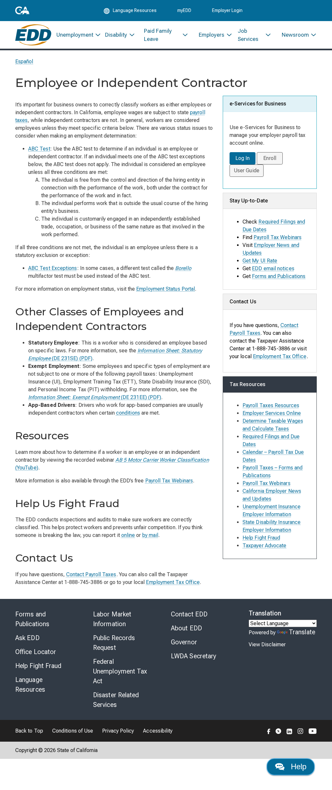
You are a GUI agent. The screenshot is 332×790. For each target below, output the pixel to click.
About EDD (186, 628)
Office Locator (35, 652)
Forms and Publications (278, 276)
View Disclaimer (267, 644)
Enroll (269, 158)
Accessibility (157, 731)
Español (24, 61)
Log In (242, 158)
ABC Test (39, 149)
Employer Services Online (272, 413)
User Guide (246, 170)
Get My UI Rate (260, 261)
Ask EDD (27, 638)
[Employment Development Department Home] (33, 34)
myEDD (184, 10)
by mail (150, 535)
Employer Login (227, 10)
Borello (183, 268)
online (128, 535)
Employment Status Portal (165, 289)
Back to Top (29, 731)
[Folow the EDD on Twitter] (278, 730)
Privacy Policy (118, 731)
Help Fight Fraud (261, 538)
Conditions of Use (72, 731)
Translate (302, 632)
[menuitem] (75, 35)
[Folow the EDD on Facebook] (268, 730)
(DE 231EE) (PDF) (94, 397)
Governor (184, 642)
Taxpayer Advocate (264, 545)
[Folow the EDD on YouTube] (313, 730)
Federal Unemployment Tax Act (120, 671)
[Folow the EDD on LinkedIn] (289, 730)
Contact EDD (189, 614)
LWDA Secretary (193, 656)
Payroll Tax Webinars (169, 481)
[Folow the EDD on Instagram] (300, 730)
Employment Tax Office (173, 582)
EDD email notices (273, 268)
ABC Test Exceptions (52, 268)
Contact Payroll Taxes (91, 574)
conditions (128, 413)
